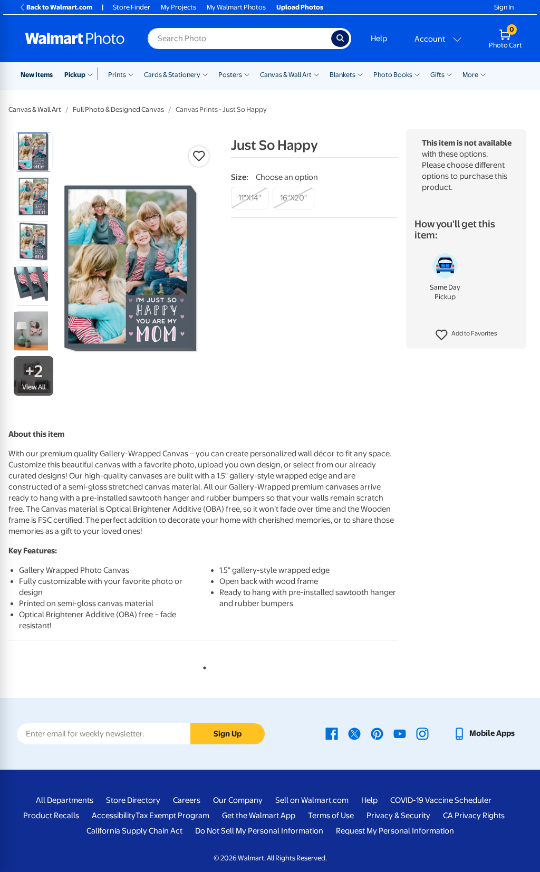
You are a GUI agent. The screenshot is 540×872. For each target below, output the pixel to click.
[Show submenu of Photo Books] (417, 74)
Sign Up (228, 734)
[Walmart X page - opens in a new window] (354, 733)
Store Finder (131, 7)
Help (379, 38)
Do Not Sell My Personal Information (259, 831)
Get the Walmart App (258, 815)
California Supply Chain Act (134, 831)
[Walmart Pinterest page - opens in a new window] (377, 733)
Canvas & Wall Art (286, 75)
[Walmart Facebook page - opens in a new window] (331, 733)
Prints (117, 75)
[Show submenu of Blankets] (360, 74)
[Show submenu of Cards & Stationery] (205, 74)
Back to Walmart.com (59, 7)
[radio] (33, 151)
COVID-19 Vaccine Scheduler (440, 800)
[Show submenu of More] (483, 74)
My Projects (178, 7)
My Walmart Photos (236, 7)
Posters (230, 75)
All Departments (64, 800)
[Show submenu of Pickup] (92, 74)
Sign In (504, 7)
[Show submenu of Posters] (247, 74)
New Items (37, 75)
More (470, 75)
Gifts (437, 75)
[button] (466, 335)
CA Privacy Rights (474, 815)
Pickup (74, 75)
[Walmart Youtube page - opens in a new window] (399, 733)
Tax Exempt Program (172, 815)
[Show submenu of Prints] (131, 74)
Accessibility (114, 815)
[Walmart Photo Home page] (75, 38)
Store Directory (133, 800)
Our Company (238, 800)
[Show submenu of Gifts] (449, 74)
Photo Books (392, 75)
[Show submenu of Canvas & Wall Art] (316, 74)
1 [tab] (202, 665)
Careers (186, 800)
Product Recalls (51, 815)
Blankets (342, 75)
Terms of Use (331, 815)
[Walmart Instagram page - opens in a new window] (422, 733)
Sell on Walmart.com (312, 800)
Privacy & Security (398, 815)
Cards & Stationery (172, 75)
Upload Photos (299, 7)
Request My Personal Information (395, 831)
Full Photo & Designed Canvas (118, 109)
